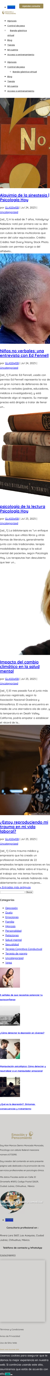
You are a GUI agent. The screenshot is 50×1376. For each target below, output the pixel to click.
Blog (9, 40)
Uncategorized (9, 212)
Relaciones (12, 935)
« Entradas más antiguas (15, 887)
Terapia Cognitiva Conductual (23, 949)
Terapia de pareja (16, 953)
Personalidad (13, 930)
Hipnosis (12, 20)
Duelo (9, 912)
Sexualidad (12, 944)
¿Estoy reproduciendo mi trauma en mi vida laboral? (24, 827)
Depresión (11, 908)
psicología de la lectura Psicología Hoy (22, 508)
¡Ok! (7, 1374)
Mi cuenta (12, 49)
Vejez (8, 962)
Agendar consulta (31, 6)
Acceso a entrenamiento (20, 54)
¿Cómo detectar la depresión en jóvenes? (22, 1032)
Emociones (12, 917)
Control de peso (16, 25)
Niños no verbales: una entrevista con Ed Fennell (24, 353)
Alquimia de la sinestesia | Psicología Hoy (24, 197)
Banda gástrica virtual (17, 33)
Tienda (11, 45)
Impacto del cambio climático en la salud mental (20, 666)
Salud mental (13, 939)
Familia (9, 921)
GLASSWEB (12, 207)
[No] (11, 1374)
